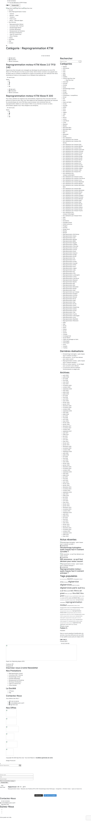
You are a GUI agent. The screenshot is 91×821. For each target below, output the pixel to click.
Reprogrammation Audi (69, 237)
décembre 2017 (67, 426)
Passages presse (67, 222)
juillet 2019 (66, 394)
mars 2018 (66, 421)
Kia (64, 115)
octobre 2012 (66, 531)
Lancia (64, 119)
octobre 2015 (66, 470)
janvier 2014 (66, 505)
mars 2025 (66, 382)
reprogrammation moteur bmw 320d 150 (67, 614)
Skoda (64, 325)
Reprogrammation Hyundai (70, 263)
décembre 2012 (67, 527)
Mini (64, 132)
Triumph (65, 334)
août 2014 (65, 494)
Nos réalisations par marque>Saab (72, 200)
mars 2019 (66, 400)
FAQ (10, 41)
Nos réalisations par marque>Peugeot (73, 195)
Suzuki (64, 331)
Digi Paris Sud (69, 80)
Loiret (64, 122)
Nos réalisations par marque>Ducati (72, 158)
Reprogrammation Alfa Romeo (71, 234)
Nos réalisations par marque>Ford (72, 163)
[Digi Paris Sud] (10, 8)
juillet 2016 (66, 455)
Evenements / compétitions (70, 95)
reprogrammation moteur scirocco (66, 622)
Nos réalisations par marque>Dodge (72, 156)
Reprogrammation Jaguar (70, 268)
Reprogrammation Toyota (70, 314)
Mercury (65, 131)
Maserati (65, 124)
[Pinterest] (9, 84)
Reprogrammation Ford (69, 259)
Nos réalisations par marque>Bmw (72, 148)
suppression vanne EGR (65, 624)
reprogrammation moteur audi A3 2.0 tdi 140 (72, 609)
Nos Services (12, 22)
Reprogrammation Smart (69, 305)
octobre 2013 (66, 511)
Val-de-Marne (66, 337)
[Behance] (64, 639)
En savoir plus (11, 77)
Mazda (65, 126)
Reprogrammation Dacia (69, 251)
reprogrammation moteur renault (75, 621)
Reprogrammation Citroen (70, 249)
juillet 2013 (66, 516)
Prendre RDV (15, 5)
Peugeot (65, 226)
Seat (64, 324)
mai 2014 (65, 499)
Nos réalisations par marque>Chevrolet (73, 149)
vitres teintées (74, 624)
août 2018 (65, 412)
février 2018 (66, 422)
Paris (64, 219)
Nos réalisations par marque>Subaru (73, 207)
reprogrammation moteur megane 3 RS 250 (68, 619)
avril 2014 (65, 500)
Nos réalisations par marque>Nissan (72, 192)
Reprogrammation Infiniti (69, 265)
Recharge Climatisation (16, 32)
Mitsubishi (65, 134)
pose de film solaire (67, 598)
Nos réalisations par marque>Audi (72, 144)
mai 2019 (65, 397)
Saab (64, 322)
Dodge (65, 92)
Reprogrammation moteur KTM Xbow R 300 (29, 95)
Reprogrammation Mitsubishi (70, 287)
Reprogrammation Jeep (69, 270)
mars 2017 (65, 441)
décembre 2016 (67, 446)
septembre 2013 (67, 512)
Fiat (64, 98)
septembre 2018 (67, 411)
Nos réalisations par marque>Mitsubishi (73, 190)
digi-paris (12, 58)
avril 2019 (65, 399)
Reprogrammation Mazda (70, 281)
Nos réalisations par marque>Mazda (72, 183)
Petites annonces (67, 224)
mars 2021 (66, 383)
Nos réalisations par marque (70, 139)
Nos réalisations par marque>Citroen (73, 153)
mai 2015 (65, 478)
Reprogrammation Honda (69, 261)
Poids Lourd (13, 18)
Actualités (11, 39)
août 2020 (66, 390)
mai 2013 (65, 519)
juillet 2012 (66, 534)
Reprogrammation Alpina (69, 236)
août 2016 (65, 453)
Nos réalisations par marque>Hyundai (73, 166)
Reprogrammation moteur (16, 673)
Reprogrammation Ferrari (69, 256)
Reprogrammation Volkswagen (71, 315)
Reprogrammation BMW (69, 241)
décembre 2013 (67, 507)
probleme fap (76, 598)
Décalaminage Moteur (15, 27)
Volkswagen (66, 341)
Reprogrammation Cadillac (70, 244)
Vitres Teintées (14, 36)
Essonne (65, 93)
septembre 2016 (67, 451)
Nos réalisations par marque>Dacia (72, 154)
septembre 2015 (67, 472)
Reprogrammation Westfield (70, 319)
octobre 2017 (66, 429)
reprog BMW (66, 599)
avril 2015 (65, 480)
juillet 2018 (66, 414)
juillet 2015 (66, 475)
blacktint (70, 579)
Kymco (65, 117)
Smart (64, 327)
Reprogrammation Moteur (16, 24)
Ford (64, 100)
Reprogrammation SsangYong (71, 307)
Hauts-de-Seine (67, 102)
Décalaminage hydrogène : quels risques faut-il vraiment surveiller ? (72, 550)
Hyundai (65, 105)
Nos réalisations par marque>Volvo (72, 215)
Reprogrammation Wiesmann (70, 320)
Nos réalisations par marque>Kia (72, 171)
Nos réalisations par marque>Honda (72, 165)
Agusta (65, 66)
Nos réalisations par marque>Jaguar (73, 168)
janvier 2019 (66, 404)
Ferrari (64, 97)
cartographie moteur (77, 579)
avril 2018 (65, 419)
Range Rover (66, 229)
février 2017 (66, 443)
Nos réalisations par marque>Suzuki (72, 209)
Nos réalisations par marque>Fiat (72, 161)
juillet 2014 (66, 495)
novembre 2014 (67, 488)
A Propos (11, 691)
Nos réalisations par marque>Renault (73, 198)
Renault (65, 231)
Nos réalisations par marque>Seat (72, 202)
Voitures (12, 13)
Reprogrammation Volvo (69, 317)
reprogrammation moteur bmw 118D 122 (74, 612)
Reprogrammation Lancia (69, 276)
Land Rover (66, 120)
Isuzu (64, 109)
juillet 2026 (66, 377)
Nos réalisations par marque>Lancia (72, 176)
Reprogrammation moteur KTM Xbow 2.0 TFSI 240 (31, 66)
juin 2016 (65, 456)
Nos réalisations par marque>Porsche (73, 197)
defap (62, 582)
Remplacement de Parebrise (17, 31)
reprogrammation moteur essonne (69, 616)
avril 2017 (65, 439)
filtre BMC (76, 593)
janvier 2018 (66, 424)
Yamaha (65, 346)
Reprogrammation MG (69, 283)
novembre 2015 (67, 468)
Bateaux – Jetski (14, 15)
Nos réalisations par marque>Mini (72, 188)
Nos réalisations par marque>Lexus (72, 180)
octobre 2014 (66, 490)
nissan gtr (71, 596)
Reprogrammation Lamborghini (71, 275)
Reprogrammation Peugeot (70, 293)
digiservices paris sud (70, 588)
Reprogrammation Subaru (70, 309)
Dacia (64, 87)
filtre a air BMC (69, 591)
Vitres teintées (13, 685)
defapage (66, 582)
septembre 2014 (67, 492)
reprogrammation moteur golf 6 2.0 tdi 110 (73, 617)
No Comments (14, 61)
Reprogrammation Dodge (70, 254)
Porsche (65, 227)
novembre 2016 (67, 448)
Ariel (64, 70)
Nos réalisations (67, 137)
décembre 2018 (67, 405)
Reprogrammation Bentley (70, 239)
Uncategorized (67, 336)
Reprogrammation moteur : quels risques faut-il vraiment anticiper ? (72, 571)
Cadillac (65, 76)
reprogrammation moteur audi (66, 607)
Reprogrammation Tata (69, 312)
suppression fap (77, 622)
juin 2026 (65, 378)
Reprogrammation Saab (69, 300)
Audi (64, 71)
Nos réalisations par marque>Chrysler (73, 151)
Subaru (65, 329)
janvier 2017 (66, 444)
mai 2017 (65, 438)
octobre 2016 (66, 450)
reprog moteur (72, 599)
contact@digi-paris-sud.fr (8, 802)
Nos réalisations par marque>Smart (72, 205)
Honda (64, 104)
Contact (11, 43)
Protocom (12, 760)
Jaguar (65, 112)
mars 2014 (66, 502)
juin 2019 (65, 395)
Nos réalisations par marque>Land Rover (74, 178)
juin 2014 (65, 497)
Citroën (65, 85)
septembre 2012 (67, 533)
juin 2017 (65, 436)
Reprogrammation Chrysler (70, 248)
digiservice (73, 581)
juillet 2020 (66, 392)
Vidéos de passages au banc (70, 339)
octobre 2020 (66, 387)
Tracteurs (12, 17)
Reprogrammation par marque (71, 292)
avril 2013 (65, 521)
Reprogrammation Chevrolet (70, 246)
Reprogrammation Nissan (69, 288)
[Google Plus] (9, 86)
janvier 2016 (66, 465)
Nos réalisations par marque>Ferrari (72, 159)
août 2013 (65, 514)
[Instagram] (9, 5)
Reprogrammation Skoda (69, 303)
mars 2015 (66, 482)
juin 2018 (65, 416)
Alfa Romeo (66, 68)
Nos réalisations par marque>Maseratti (73, 181)
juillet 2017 (66, 434)
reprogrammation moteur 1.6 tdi (73, 605)
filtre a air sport (68, 593)
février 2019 (66, 402)
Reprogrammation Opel (69, 290)
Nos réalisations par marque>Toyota (73, 210)
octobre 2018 (66, 409)
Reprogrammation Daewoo (70, 253)
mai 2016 (65, 458)
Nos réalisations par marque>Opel (72, 193)
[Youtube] (7, 5)
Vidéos (11, 37)
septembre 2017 (67, 431)
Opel (64, 217)
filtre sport (67, 596)
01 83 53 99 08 (11, 1)
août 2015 (65, 473)
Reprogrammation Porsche (70, 295)
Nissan (64, 136)
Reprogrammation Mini (69, 285)
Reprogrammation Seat (69, 302)
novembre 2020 (67, 385)
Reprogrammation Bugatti (70, 242)
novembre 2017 (67, 428)
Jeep (64, 114)
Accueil (11, 10)
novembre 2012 (67, 529)
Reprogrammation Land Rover (71, 278)
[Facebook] (6, 5)
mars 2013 (66, 522)
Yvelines (65, 348)
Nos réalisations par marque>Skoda (72, 204)
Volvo (64, 344)
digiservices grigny (75, 585)
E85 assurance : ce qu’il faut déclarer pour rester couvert (71, 560)
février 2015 (66, 483)
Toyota (65, 332)
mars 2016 (66, 461)
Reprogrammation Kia (69, 271)
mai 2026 (65, 380)
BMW (64, 75)
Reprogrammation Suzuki (69, 310)
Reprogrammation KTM (69, 273)
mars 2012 (66, 536)
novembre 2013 (67, 509)
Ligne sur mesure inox (15, 34)
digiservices (66, 584)
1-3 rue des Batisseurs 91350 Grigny (17, 2)
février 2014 (66, 504)
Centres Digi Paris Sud (69, 78)
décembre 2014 (67, 487)
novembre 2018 (67, 407)
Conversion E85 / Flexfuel (17, 26)
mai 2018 (65, 417)
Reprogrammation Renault (70, 297)
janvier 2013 (66, 526)
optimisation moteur (77, 596)
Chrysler (65, 83)
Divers (64, 90)
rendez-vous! (12, 769)
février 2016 (66, 463)
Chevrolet (65, 82)
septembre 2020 (67, 389)
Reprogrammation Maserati (70, 280)
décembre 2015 (67, 466)
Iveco (64, 110)
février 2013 (66, 524)
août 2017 (65, 433)
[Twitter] (9, 83)
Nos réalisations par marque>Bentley (73, 146)
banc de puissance (63, 579)
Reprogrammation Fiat (69, 258)
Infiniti (64, 107)
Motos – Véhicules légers (16, 20)
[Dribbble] (66, 639)
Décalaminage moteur (69, 88)
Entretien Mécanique (15, 29)
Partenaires (66, 220)
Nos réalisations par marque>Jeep (72, 170)
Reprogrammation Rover (69, 298)
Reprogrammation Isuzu (69, 266)
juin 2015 (65, 477)
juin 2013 (65, 517)
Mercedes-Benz (67, 127)
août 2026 (66, 375)
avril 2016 (65, 460)
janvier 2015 (66, 485)
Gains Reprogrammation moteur (17, 11)
